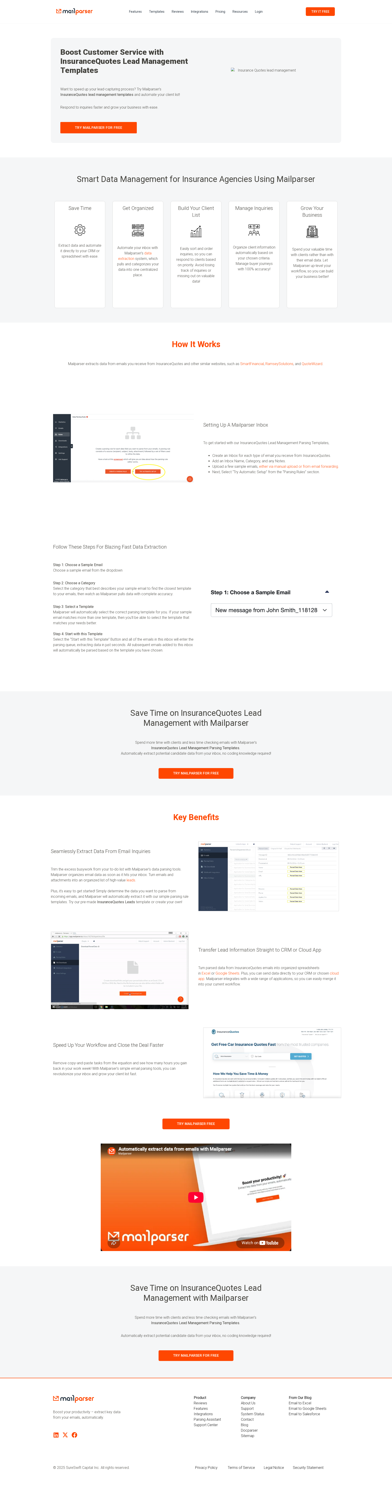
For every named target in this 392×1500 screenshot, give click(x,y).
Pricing (220, 11)
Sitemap (247, 1436)
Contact (247, 1419)
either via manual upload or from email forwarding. (299, 466)
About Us (248, 1403)
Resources (240, 11)
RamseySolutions (279, 364)
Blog (244, 1425)
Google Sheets (227, 973)
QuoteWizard (312, 364)
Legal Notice (274, 1467)
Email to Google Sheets (307, 1408)
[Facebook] (74, 1435)
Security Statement (308, 1467)
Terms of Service (241, 1467)
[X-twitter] (65, 1435)
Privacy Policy (206, 1467)
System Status (252, 1414)
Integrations (199, 11)
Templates (156, 11)
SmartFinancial (252, 364)
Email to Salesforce (304, 1414)
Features (135, 11)
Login (259, 11)
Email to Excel (300, 1403)
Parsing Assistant (207, 1419)
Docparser (249, 1430)
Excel (206, 973)
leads (131, 880)
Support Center (206, 1425)
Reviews (178, 11)
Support (247, 1408)
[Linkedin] (56, 1435)
